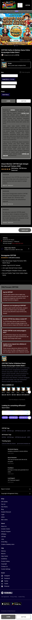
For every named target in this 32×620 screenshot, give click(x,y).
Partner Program (6, 531)
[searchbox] (16, 413)
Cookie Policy (21, 596)
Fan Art (3, 504)
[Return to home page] (9, 5)
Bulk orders (4, 519)
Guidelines (4, 558)
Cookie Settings (5, 569)
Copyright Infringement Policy (9, 493)
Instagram (7, 575)
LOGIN (8, 617)
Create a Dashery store (7, 544)
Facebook (7, 578)
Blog (2, 509)
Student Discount (6, 512)
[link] (5, 417)
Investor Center (5, 529)
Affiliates (3, 534)
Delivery (3, 551)
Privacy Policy (13, 596)
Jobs (2, 539)
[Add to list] (4, 389)
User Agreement (5, 596)
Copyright (4, 564)
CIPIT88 (13, 110)
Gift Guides (4, 501)
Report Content (5, 489)
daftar (3, 517)
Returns (3, 553)
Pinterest (6, 586)
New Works (4, 507)
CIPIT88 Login (25, 113)
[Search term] (20, 5)
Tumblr (6, 583)
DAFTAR (23, 617)
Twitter (6, 581)
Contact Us (4, 566)
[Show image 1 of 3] (14, 45)
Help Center (4, 556)
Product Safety (5, 561)
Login (2, 514)
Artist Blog (4, 541)
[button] (23, 392)
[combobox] (20, 5)
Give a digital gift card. (17, 243)
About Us (3, 526)
